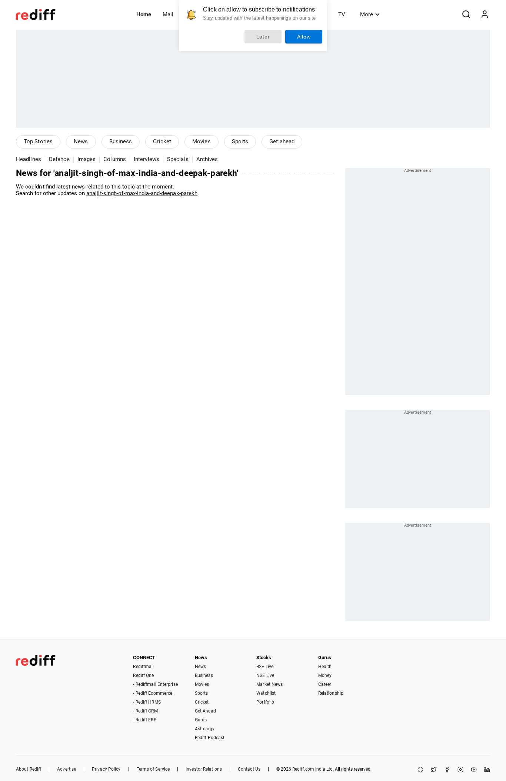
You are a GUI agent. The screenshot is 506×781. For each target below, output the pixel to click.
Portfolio (265, 702)
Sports (240, 141)
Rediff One (143, 675)
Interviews (146, 159)
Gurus (201, 719)
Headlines (28, 159)
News (81, 141)
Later (263, 37)
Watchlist (266, 693)
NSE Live (265, 675)
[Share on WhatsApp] (420, 770)
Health (325, 666)
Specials (178, 159)
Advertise (66, 769)
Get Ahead (205, 711)
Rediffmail (143, 666)
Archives (207, 159)
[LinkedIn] (487, 770)
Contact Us (249, 769)
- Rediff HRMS (146, 702)
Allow (304, 37)
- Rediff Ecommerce (152, 693)
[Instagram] (460, 770)
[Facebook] (447, 770)
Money (325, 675)
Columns (114, 159)
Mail (168, 14)
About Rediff (28, 769)
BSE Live (264, 666)
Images (86, 159)
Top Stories (38, 141)
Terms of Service (153, 769)
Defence (59, 159)
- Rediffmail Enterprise (155, 684)
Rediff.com (303, 769)
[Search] (466, 14)
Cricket (162, 141)
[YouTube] (474, 770)
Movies (201, 141)
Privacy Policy (106, 769)
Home (143, 14)
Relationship (330, 693)
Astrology (204, 728)
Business (120, 141)
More (366, 14)
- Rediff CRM (145, 711)
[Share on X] (434, 770)
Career (325, 684)
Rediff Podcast (209, 737)
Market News (269, 684)
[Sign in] (484, 14)
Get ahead (281, 141)
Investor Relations (204, 769)
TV (341, 14)
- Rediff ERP (144, 719)
